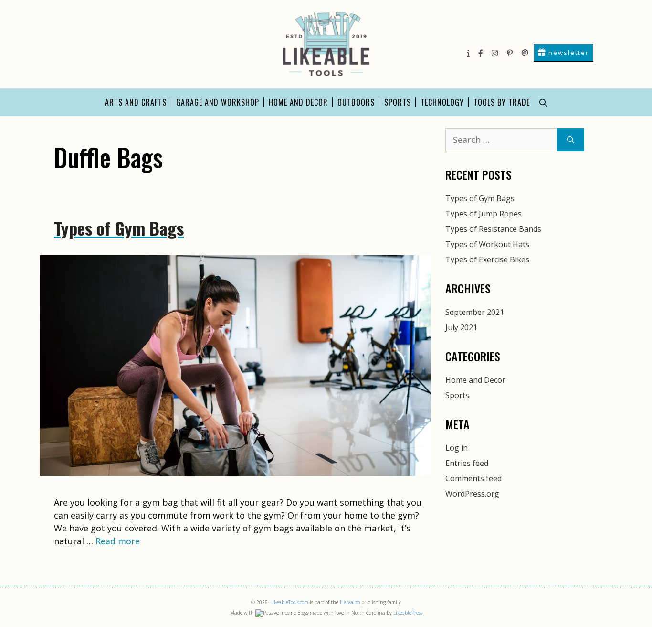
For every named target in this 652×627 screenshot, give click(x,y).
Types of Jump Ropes (483, 213)
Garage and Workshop (217, 102)
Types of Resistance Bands (493, 229)
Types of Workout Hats (487, 244)
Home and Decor (298, 102)
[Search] (570, 139)
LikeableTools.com (289, 602)
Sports (397, 102)
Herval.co (350, 602)
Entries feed (466, 463)
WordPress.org (472, 493)
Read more (117, 541)
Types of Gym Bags (119, 227)
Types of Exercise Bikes (487, 259)
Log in (456, 448)
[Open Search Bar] (543, 102)
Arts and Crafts (136, 102)
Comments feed (473, 478)
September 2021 (474, 312)
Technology (442, 102)
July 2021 (461, 327)
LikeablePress (407, 612)
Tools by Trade (501, 102)
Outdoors (356, 102)
